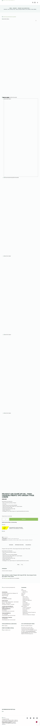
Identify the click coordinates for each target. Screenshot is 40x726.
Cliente (22, 595)
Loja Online (23, 593)
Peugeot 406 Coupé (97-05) (13, 538)
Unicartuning (23, 590)
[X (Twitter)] (31, 718)
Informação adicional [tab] (19, 544)
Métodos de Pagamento (27, 600)
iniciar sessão (7, 578)
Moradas (24, 601)
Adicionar (24, 519)
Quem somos (25, 591)
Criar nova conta (25, 597)
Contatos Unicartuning (27, 607)
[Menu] (37, 2)
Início (22, 589)
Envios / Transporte (26, 608)
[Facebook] (27, 718)
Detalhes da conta (26, 599)
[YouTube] (37, 718)
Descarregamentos (26, 603)
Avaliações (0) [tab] (28, 544)
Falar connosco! (24, 606)
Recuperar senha (26, 605)
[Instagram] (34, 718)
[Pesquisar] (32, 2)
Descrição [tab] (11, 544)
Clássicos (23, 594)
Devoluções (25, 609)
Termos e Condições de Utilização (29, 614)
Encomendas (25, 602)
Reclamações (25, 611)
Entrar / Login (25, 596)
